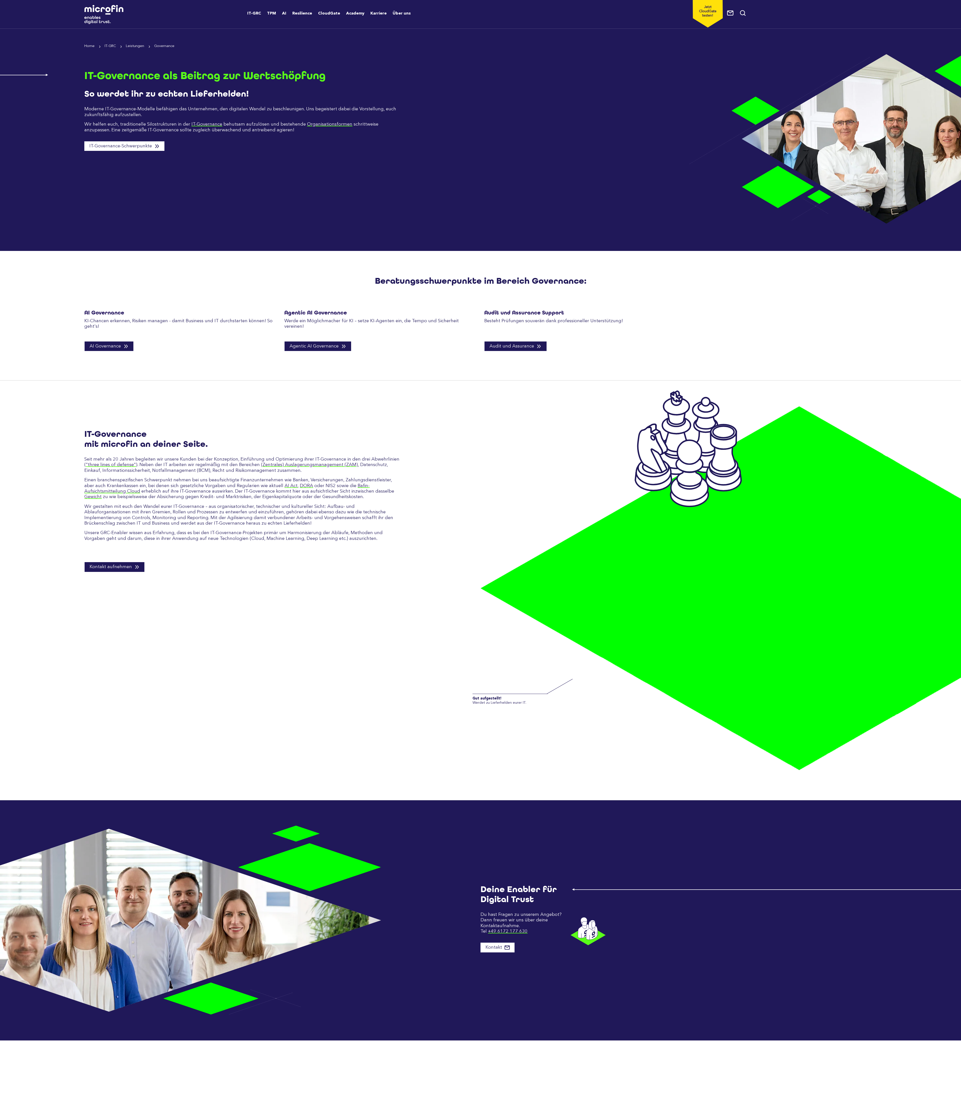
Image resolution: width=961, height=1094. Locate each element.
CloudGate (329, 14)
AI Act (291, 486)
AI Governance (104, 312)
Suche (743, 13)
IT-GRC (254, 14)
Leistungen (135, 46)
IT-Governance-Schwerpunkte (121, 146)
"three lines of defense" (111, 465)
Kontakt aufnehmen (111, 567)
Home (89, 46)
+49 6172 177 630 (508, 931)
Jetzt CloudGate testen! (707, 11)
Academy (355, 14)
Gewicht (93, 497)
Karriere (378, 14)
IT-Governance (206, 124)
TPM (271, 14)
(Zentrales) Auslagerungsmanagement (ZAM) (309, 465)
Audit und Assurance (512, 346)
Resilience (302, 14)
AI (284, 14)
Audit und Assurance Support (524, 312)
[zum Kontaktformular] (730, 13)
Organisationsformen (329, 124)
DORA (306, 486)
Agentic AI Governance (315, 312)
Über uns (402, 14)
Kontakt (494, 947)
